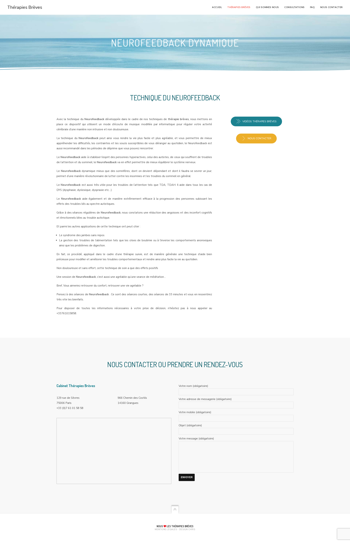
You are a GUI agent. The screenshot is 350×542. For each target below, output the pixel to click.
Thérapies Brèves (24, 7)
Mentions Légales (166, 529)
